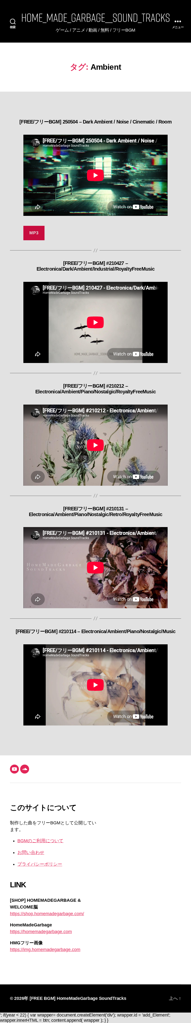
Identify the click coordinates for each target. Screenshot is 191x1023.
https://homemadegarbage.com (41, 931)
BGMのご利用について (40, 840)
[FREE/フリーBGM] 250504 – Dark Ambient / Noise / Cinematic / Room (95, 121)
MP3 (33, 233)
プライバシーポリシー (39, 864)
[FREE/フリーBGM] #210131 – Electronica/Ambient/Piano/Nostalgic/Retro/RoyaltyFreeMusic (95, 511)
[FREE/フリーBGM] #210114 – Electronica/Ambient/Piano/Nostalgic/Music (96, 631)
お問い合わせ (30, 852)
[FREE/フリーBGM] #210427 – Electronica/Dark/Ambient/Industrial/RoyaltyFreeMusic (96, 266)
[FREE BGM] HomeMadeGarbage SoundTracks (78, 998)
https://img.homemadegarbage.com (45, 949)
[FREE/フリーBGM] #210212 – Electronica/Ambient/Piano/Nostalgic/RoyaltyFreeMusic (95, 388)
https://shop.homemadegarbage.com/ (47, 913)
